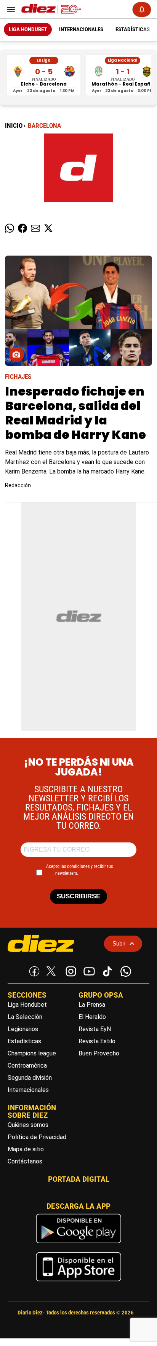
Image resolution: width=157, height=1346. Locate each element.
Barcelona (44, 125)
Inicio (13, 125)
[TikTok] (106, 969)
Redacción (18, 485)
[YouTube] (87, 969)
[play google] (78, 1245)
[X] (51, 971)
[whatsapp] (124, 969)
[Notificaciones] (141, 9)
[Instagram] (69, 969)
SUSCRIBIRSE (78, 896)
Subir (118, 943)
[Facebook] (32, 969)
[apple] (78, 1283)
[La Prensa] (53, 943)
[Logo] (49, 9)
